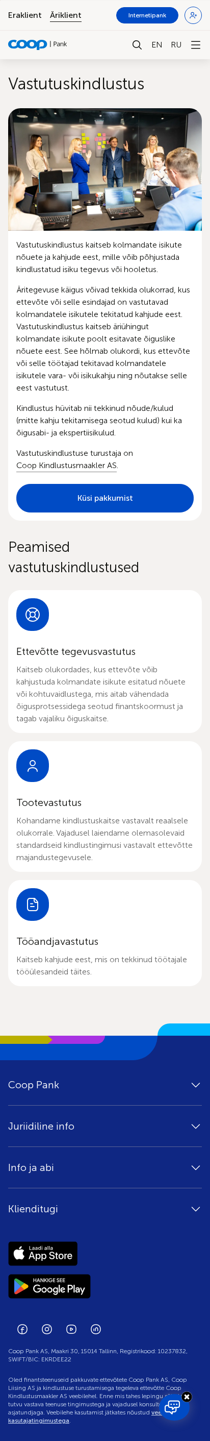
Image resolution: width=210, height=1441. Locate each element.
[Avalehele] (37, 45)
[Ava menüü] (196, 45)
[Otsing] (137, 45)
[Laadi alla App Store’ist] (105, 1253)
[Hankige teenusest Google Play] (105, 1286)
